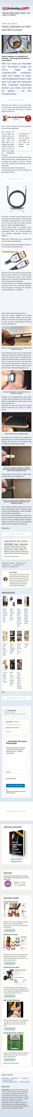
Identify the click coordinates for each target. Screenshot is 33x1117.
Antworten (8, 731)
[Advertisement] (16, 100)
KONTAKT (25, 1078)
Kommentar (10, 753)
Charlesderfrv (9, 722)
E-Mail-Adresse (11, 778)
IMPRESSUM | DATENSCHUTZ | (11, 1078)
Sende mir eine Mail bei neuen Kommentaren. (15, 792)
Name (8, 772)
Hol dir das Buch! (16, 859)
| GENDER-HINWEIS (24, 1082)
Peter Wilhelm (13, 572)
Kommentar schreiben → (10, 712)
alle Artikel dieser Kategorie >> (12, 556)
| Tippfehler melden (20, 563)
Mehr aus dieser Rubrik (11, 1063)
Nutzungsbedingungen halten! (20, 713)
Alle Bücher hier (16, 861)
